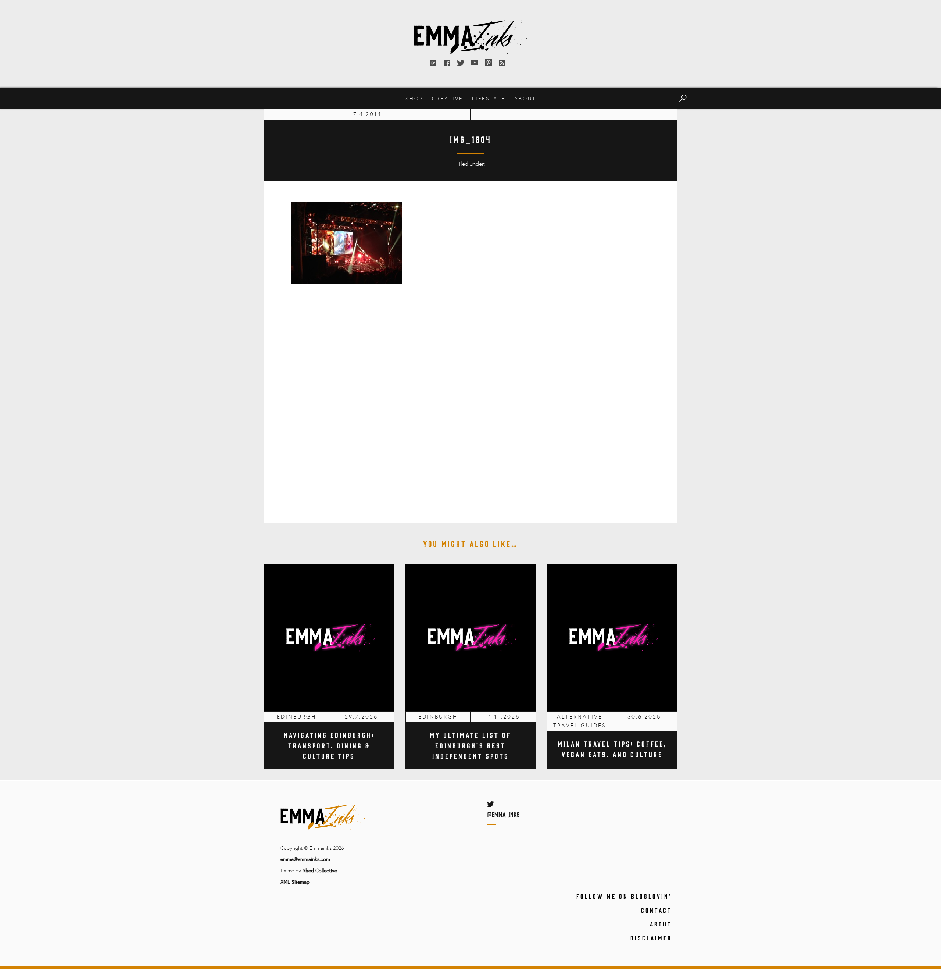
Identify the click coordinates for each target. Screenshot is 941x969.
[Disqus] (470, 406)
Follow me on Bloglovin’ (624, 896)
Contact (656, 910)
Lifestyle (488, 98)
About (525, 98)
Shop (414, 98)
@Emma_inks (503, 814)
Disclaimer (651, 937)
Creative (447, 98)
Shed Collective (320, 870)
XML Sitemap (295, 881)
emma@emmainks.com (305, 858)
